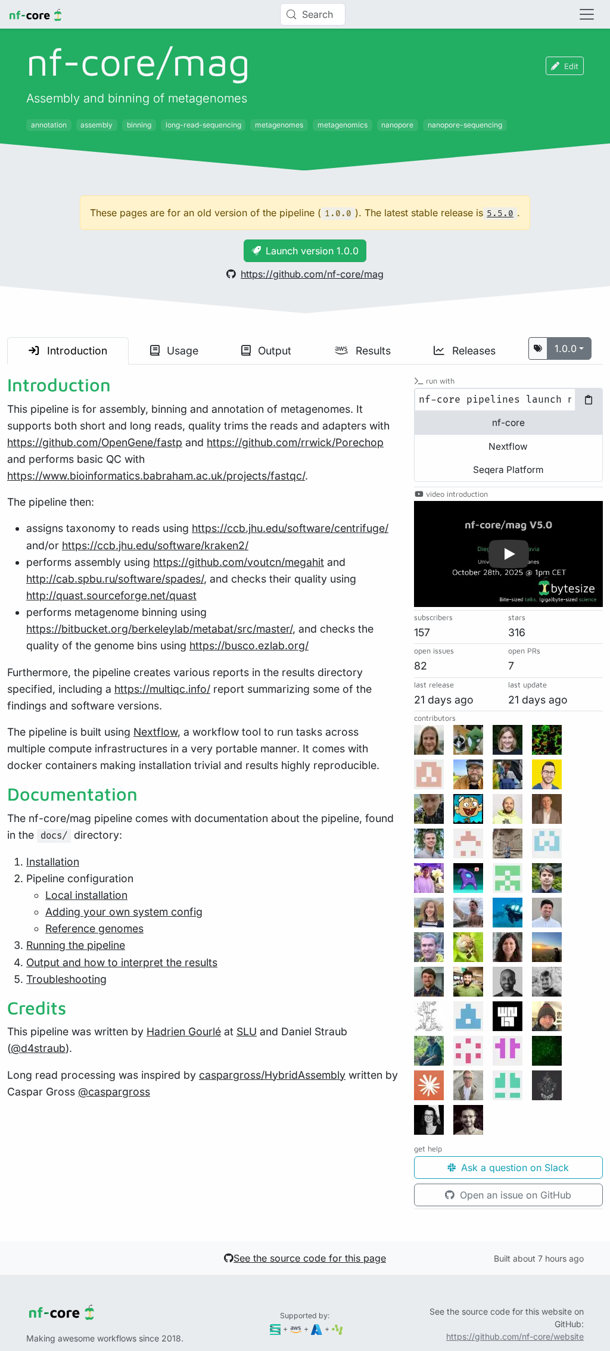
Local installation (86, 895)
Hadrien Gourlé (184, 1031)
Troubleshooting (66, 979)
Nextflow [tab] (508, 446)
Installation (52, 861)
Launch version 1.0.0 (312, 251)
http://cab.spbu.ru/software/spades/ (115, 578)
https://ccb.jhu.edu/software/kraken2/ (155, 545)
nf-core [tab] (508, 422)
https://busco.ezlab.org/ (249, 645)
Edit (571, 66)
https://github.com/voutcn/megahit (238, 562)
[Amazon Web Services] (295, 1328)
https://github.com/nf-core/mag (312, 274)
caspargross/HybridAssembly (272, 1075)
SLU (246, 1031)
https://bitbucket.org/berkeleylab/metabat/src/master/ (159, 628)
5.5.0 (500, 213)
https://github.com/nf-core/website (515, 1336)
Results (372, 350)
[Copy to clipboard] (588, 399)
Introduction (75, 350)
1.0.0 (566, 348)
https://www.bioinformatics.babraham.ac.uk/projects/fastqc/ (156, 475)
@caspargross (114, 1091)
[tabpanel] (508, 399)
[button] (508, 554)
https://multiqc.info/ (162, 689)
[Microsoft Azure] (316, 1328)
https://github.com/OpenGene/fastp (94, 442)
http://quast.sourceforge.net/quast (111, 595)
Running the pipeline (75, 945)
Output (273, 350)
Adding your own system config (124, 911)
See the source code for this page (310, 1258)
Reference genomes (94, 928)
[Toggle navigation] (587, 14)
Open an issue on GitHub (514, 1195)
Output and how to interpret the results (121, 962)
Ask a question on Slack (513, 1167)
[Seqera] (275, 1328)
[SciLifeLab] (337, 1328)
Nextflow (155, 732)
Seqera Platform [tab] (508, 469)
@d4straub (38, 1048)
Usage (181, 350)
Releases (472, 350)
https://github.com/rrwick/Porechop (295, 442)
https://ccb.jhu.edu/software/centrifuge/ (290, 528)
